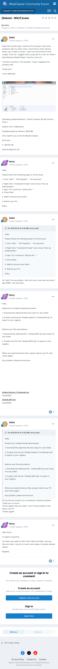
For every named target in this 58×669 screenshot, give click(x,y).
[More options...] (53, 39)
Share (14, 632)
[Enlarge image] (29, 96)
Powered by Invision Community (29, 665)
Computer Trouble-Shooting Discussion (33, 28)
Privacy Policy (18, 659)
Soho (6, 25)
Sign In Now (29, 616)
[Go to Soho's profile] (5, 39)
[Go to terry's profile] (5, 163)
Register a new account (29, 598)
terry (12, 161)
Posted (18, 40)
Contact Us (31, 659)
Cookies (42, 659)
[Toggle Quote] (6, 228)
